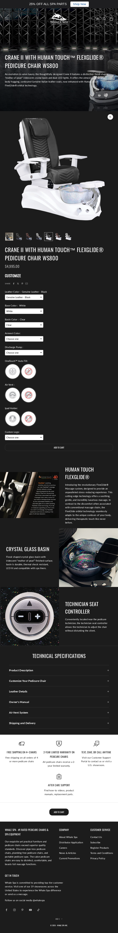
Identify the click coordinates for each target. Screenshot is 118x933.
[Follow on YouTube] (30, 909)
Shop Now (79, 4)
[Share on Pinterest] (22, 283)
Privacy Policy (97, 858)
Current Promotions (69, 858)
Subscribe (95, 842)
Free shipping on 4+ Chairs (22, 752)
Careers (63, 847)
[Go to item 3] (29, 236)
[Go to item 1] (9, 236)
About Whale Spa (68, 837)
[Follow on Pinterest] (22, 909)
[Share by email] (26, 283)
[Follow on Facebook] (6, 909)
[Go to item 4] (38, 236)
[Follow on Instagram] (14, 909)
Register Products (99, 847)
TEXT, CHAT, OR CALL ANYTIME (96, 752)
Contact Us (96, 837)
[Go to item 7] (68, 236)
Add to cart (59, 447)
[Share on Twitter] (18, 283)
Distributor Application (71, 842)
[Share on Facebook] (13, 283)
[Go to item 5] (48, 236)
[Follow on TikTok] (38, 909)
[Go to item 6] (58, 236)
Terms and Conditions (101, 853)
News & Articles (67, 853)
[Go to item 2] (19, 236)
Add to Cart (59, 812)
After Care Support (59, 785)
